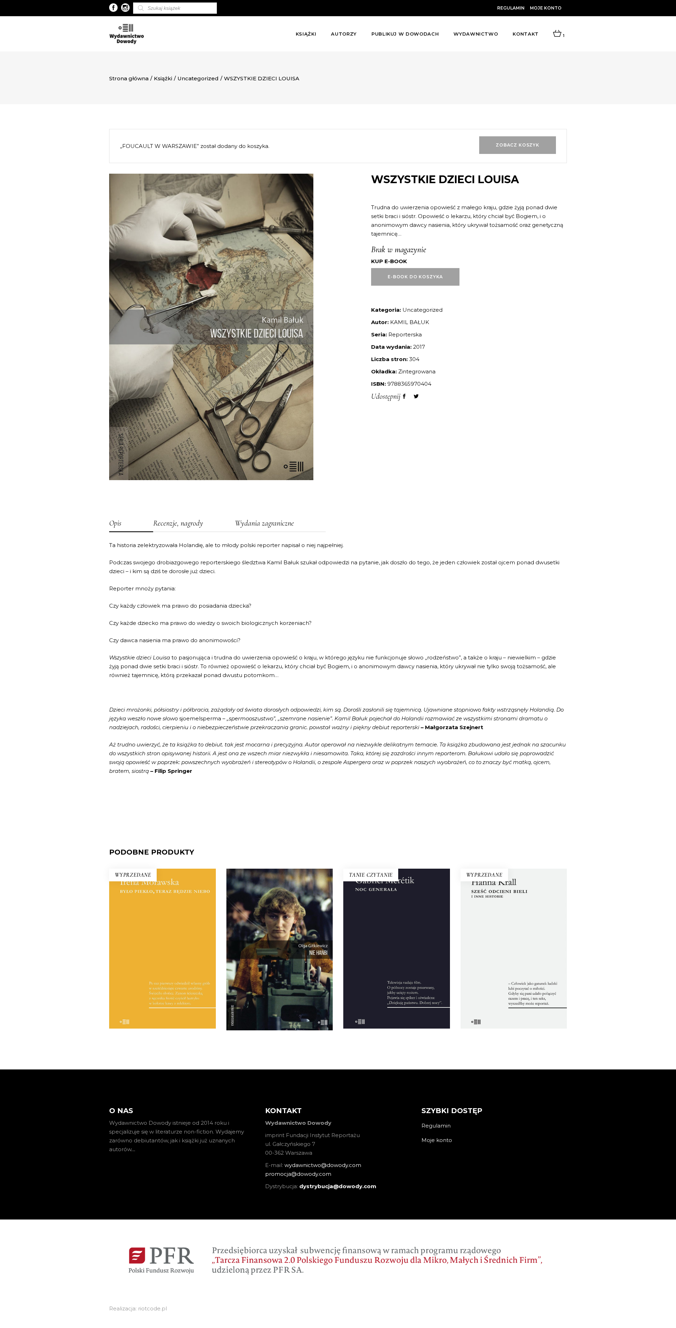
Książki (163, 78)
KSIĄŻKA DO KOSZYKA (396, 998)
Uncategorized (198, 78)
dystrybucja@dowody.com (337, 1186)
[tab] (131, 523)
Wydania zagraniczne (264, 523)
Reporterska (405, 334)
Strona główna (129, 78)
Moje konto (546, 8)
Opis (115, 523)
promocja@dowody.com (298, 1174)
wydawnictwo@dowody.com (322, 1165)
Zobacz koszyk (517, 145)
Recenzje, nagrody (178, 523)
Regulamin (511, 8)
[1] (557, 33)
